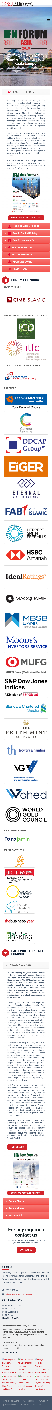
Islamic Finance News (12, 1326)
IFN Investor (10, 1309)
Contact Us (26, 1250)
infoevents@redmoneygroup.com (19, 1294)
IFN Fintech (9, 1315)
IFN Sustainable (11, 1312)
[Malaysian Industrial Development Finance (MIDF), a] (42, 1365)
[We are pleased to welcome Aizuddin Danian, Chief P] (9, 1382)
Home (4, 1401)
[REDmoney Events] (18, 3)
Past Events (15, 1401)
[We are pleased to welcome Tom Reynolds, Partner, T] (42, 1382)
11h (34, 1326)
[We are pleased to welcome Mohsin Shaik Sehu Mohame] (25, 1382)
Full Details (17, 1147)
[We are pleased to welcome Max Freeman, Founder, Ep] (9, 1365)
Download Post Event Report (26, 218)
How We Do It (42, 1401)
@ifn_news (26, 1326)
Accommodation (12, 1405)
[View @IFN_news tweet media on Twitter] (17, 1348)
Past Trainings (28, 1401)
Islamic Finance (13, 1305)
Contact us (25, 1405)
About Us (37, 1405)
